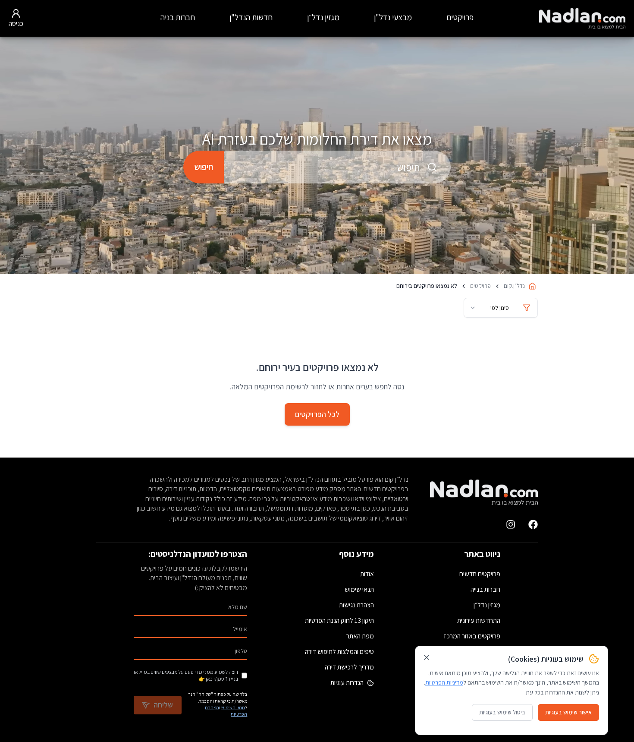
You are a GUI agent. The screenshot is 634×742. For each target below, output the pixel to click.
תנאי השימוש (233, 707)
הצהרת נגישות (356, 604)
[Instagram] (510, 524)
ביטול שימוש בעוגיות (502, 712)
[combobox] (337, 167)
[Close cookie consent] (426, 657)
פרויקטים (460, 17)
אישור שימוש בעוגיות (568, 712)
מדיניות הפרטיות (444, 682)
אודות (367, 573)
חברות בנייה (485, 589)
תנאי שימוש (359, 589)
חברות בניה (177, 17)
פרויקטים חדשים (479, 573)
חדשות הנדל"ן (251, 17)
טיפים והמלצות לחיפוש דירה (339, 651)
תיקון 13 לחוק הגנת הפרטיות (339, 620)
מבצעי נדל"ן (393, 17)
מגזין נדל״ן (323, 17)
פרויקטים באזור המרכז (472, 636)
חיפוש (203, 167)
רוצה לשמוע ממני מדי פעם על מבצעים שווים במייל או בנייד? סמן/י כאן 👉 (186, 675)
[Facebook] (533, 524)
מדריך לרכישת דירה (349, 667)
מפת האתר (360, 636)
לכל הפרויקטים (317, 414)
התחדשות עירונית (478, 620)
